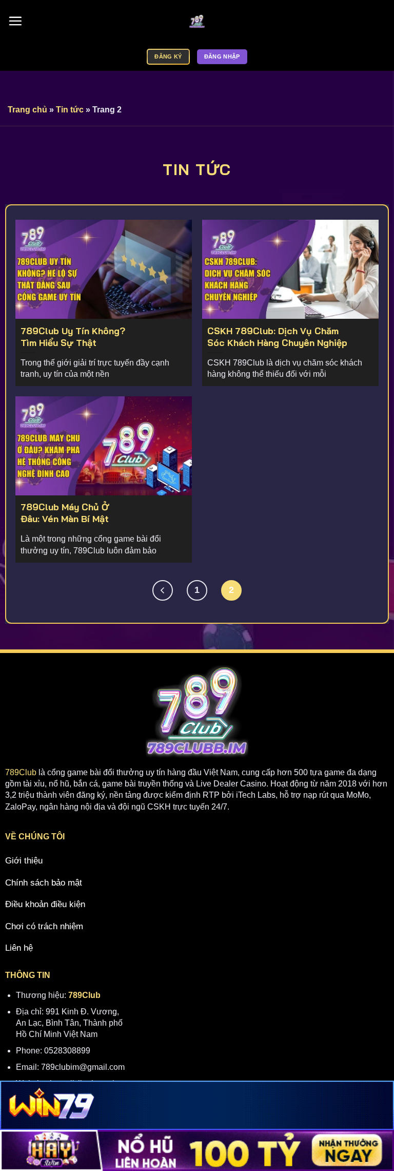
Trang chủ (27, 109)
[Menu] (15, 21)
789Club (20, 772)
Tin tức (70, 109)
